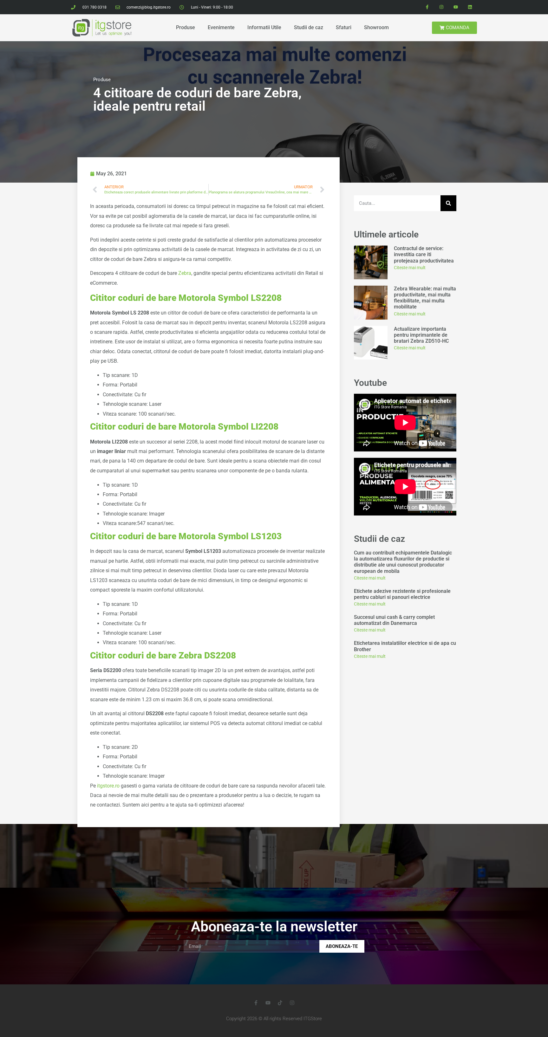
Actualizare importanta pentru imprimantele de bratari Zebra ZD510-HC (421, 335)
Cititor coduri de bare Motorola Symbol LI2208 (184, 426)
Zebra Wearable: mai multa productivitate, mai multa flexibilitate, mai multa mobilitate (425, 298)
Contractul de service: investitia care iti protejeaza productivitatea (424, 254)
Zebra (184, 273)
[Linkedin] (470, 7)
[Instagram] (441, 7)
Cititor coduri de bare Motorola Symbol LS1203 (186, 536)
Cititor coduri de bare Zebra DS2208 (163, 655)
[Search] (448, 203)
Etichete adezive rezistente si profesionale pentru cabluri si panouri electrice (402, 594)
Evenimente (221, 27)
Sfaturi (343, 27)
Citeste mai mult (410, 267)
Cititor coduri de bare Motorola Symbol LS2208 (186, 298)
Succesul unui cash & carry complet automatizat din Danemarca (394, 620)
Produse (185, 27)
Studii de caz (308, 27)
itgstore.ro (108, 786)
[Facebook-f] (427, 7)
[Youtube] (455, 7)
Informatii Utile (264, 27)
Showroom (376, 27)
